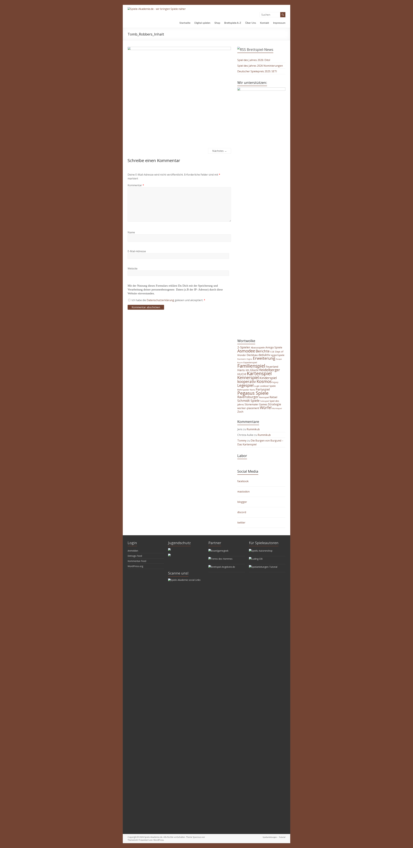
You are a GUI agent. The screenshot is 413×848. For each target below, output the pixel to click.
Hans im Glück (247, 370)
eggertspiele (277, 355)
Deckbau (252, 355)
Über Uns (250, 23)
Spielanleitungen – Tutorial (274, 837)
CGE (272, 351)
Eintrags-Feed (135, 555)
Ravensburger (247, 397)
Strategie (274, 404)
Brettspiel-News (260, 49)
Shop (217, 23)
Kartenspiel (259, 373)
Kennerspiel (248, 377)
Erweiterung (264, 358)
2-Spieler (243, 347)
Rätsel (273, 397)
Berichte (263, 351)
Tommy (242, 440)
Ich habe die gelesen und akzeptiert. (168, 300)
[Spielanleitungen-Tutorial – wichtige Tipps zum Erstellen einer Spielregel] (263, 566)
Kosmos (264, 381)
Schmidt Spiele (248, 400)
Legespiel (245, 385)
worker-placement (248, 408)
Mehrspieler (243, 389)
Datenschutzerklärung (161, 300)
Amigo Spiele (273, 347)
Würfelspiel (277, 408)
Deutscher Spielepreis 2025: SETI (257, 71)
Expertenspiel (250, 362)
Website (132, 268)
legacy (275, 382)
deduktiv (264, 355)
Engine (249, 359)
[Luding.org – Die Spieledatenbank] (256, 558)
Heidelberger (269, 369)
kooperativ (246, 381)
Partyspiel (263, 389)
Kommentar (136, 185)
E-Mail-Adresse (137, 251)
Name (131, 232)
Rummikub (253, 429)
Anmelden (133, 550)
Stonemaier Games (256, 404)
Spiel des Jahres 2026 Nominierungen (260, 65)
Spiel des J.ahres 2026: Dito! (253, 60)
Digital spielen (202, 23)
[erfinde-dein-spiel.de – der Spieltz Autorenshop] (260, 550)
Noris (252, 389)
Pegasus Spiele (252, 393)
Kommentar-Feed (137, 561)
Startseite (184, 23)
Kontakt (264, 23)
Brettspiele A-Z (232, 23)
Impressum (279, 23)
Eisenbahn (241, 359)
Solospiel (264, 401)
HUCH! (241, 374)
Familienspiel (251, 366)
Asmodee (246, 351)
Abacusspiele (258, 347)
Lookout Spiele (268, 385)
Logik (256, 386)
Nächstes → (219, 151)
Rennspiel (264, 397)
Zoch (240, 411)
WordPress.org (135, 566)
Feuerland (272, 366)
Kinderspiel (268, 378)
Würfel (266, 407)
